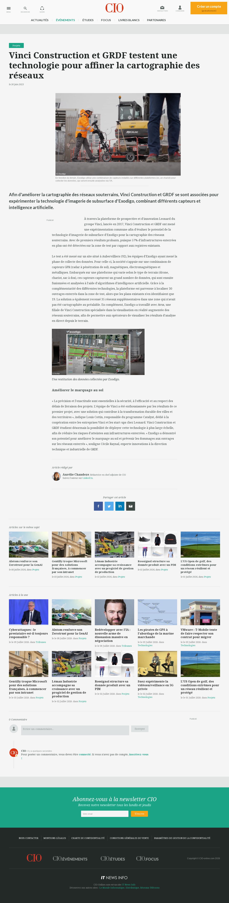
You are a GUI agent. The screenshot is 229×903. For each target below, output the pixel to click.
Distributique (132, 887)
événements (65, 20)
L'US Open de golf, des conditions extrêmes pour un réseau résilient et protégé (198, 566)
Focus (106, 20)
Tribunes (41, 642)
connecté (85, 754)
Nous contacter (28, 838)
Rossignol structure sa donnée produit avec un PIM (157, 563)
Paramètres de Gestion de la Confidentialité (182, 838)
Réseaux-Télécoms (150, 887)
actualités (39, 20)
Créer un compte (209, 8)
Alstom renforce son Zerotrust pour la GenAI (25, 563)
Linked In (87, 478)
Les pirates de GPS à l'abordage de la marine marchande (156, 633)
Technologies (145, 645)
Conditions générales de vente (129, 838)
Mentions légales (54, 838)
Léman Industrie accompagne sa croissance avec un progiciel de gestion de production (114, 566)
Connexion (180, 11)
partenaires (156, 20)
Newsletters (162, 11)
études (88, 20)
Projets (16, 45)
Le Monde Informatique (112, 887)
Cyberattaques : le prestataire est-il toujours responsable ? (28, 633)
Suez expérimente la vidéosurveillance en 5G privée (155, 685)
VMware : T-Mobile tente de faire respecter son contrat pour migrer (199, 633)
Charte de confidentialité (88, 838)
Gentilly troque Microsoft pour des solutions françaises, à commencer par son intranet (69, 566)
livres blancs (129, 20)
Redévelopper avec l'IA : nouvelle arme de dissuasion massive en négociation (112, 635)
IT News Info (128, 884)
